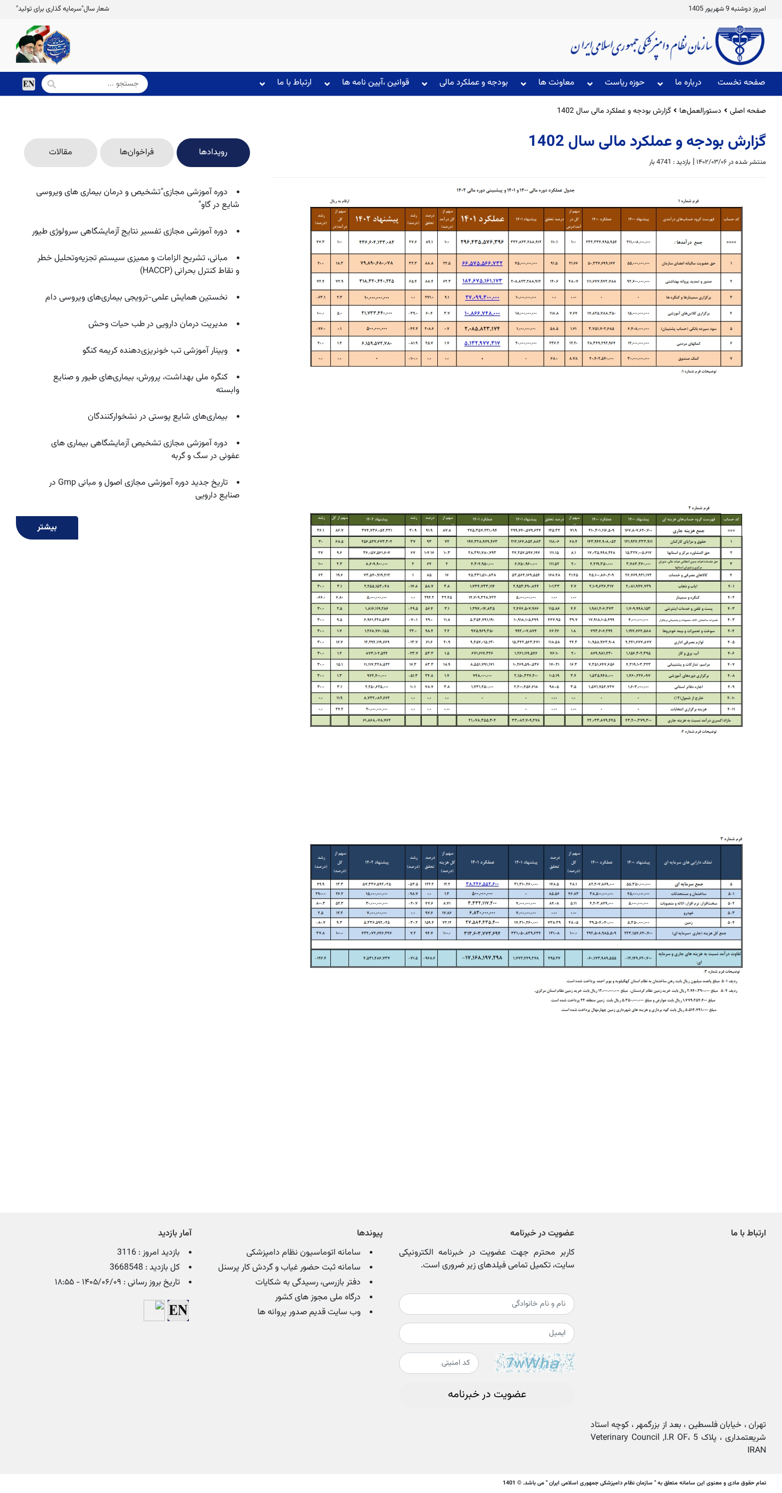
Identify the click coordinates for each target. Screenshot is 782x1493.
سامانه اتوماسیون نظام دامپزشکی (303, 1252)
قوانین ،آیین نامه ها (375, 82)
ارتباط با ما (294, 82)
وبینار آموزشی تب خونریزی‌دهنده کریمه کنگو (155, 351)
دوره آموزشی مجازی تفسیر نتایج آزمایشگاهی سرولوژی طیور (130, 231)
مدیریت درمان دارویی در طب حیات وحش (158, 324)
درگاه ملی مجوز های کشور (318, 1297)
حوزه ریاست (625, 82)
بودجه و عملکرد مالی (473, 82)
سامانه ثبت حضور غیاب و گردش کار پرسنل (289, 1267)
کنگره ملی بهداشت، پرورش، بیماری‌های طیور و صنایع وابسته (146, 384)
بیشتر (47, 527)
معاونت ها (556, 82)
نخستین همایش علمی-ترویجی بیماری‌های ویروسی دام (136, 297)
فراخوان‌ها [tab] (137, 152)
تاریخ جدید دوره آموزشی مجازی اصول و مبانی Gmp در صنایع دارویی (144, 489)
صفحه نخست (741, 82)
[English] (28, 84)
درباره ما (688, 82)
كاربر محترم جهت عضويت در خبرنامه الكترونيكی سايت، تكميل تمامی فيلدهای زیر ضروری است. (487, 1259)
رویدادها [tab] (213, 152)
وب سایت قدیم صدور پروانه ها (309, 1312)
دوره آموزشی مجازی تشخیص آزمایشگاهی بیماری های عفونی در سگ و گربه (145, 450)
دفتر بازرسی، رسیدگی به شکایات (308, 1282)
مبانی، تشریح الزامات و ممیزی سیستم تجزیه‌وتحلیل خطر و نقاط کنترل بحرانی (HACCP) (138, 265)
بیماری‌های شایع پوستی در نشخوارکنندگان (158, 417)
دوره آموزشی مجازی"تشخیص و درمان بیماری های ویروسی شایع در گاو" (137, 199)
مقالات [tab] (60, 152)
